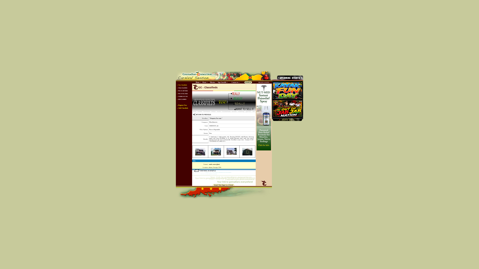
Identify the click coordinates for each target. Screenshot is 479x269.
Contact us (235, 82)
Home (197, 82)
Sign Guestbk (222, 82)
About (204, 82)
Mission (212, 82)
